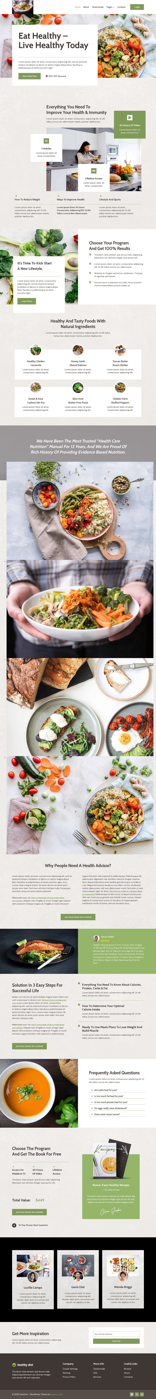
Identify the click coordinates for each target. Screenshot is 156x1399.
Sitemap (66, 1373)
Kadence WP (57, 1394)
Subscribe (116, 1341)
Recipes (127, 1369)
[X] (137, 1394)
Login (137, 7)
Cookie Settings (70, 1369)
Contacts (121, 7)
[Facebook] (132, 1394)
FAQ (95, 1373)
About (86, 7)
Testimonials (98, 7)
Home (77, 7)
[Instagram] (142, 1394)
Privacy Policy (69, 1377)
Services (97, 1377)
